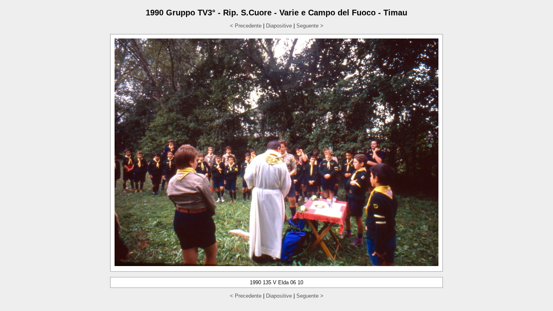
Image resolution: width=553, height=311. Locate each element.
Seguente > (309, 26)
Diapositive (279, 26)
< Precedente (246, 26)
